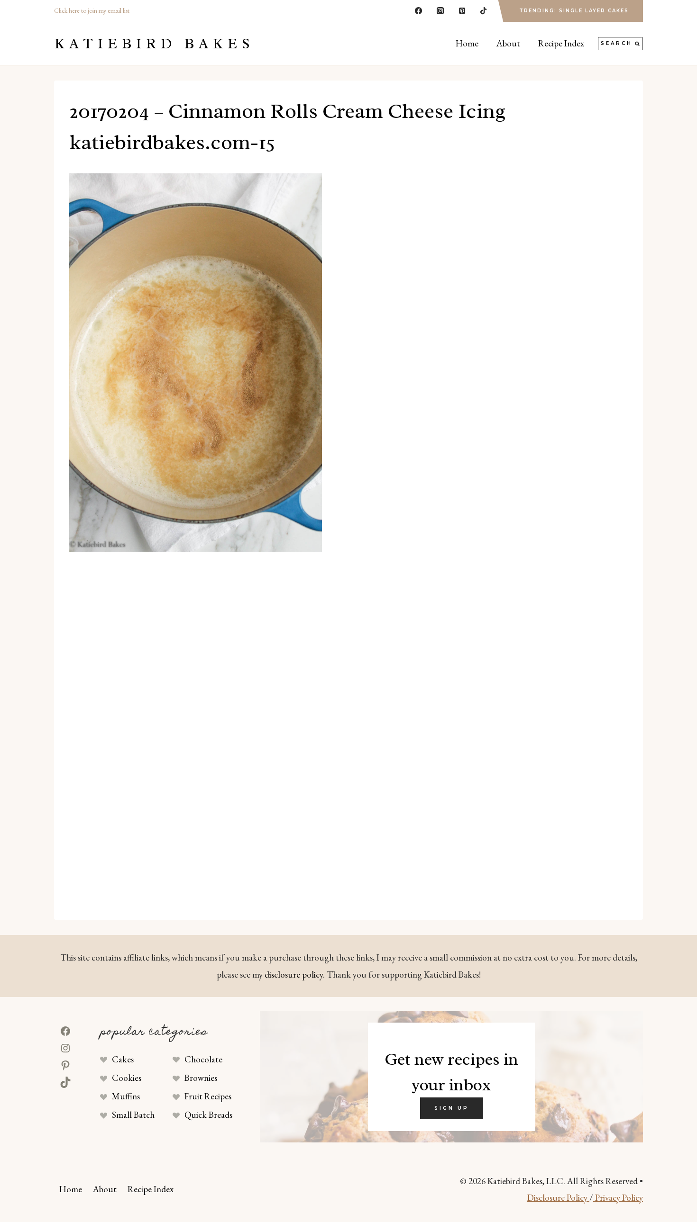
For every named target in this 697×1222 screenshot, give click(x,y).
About (508, 43)
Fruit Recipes (207, 1096)
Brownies (200, 1078)
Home (467, 43)
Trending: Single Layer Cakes (574, 11)
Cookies (126, 1078)
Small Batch (133, 1115)
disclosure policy (294, 974)
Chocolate (203, 1059)
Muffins (126, 1096)
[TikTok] (484, 11)
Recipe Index (561, 43)
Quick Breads (208, 1115)
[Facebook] (419, 11)
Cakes (123, 1059)
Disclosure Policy (558, 1198)
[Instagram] (440, 11)
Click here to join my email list (91, 10)
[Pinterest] (462, 11)
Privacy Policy (618, 1198)
